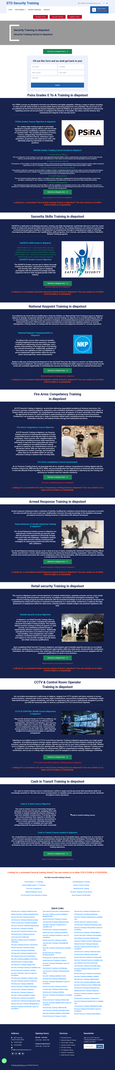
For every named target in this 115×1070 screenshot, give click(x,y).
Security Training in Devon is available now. (88, 960)
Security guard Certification (81, 895)
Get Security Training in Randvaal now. (87, 988)
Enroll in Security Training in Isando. (23, 947)
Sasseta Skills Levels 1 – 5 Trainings (34, 885)
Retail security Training (67, 1055)
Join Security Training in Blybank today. (87, 982)
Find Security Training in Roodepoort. (55, 929)
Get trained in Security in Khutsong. (86, 963)
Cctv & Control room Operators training (34, 895)
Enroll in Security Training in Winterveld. (56, 1000)
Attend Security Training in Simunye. (86, 944)
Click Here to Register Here (56, 51)
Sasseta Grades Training (68, 1045)
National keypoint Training (68, 1040)
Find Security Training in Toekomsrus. (86, 998)
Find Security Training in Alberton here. (24, 911)
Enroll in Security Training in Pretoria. (55, 986)
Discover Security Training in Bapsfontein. (25, 925)
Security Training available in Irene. (54, 976)
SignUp (99, 1046)
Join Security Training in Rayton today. (55, 989)
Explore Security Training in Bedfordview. (24, 914)
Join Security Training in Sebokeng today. (88, 925)
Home (10, 9)
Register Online (74, 17)
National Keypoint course (34, 892)
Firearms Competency (67, 1052)
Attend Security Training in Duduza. (23, 934)
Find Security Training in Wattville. (22, 984)
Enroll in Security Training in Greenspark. (87, 973)
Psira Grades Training (67, 1042)
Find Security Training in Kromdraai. (23, 998)
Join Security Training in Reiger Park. (23, 964)
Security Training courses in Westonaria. (87, 941)
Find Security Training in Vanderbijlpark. (87, 932)
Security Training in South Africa (81, 892)
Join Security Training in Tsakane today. (24, 978)
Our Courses (19, 9)
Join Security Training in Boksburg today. (24, 920)
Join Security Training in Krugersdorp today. (25, 1001)
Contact (47, 9)
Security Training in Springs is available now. (26, 967)
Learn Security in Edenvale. (20, 937)
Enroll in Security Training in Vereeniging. (87, 935)
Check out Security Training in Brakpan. (24, 923)
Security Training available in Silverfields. (56, 1013)
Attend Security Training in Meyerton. (86, 990)
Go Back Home (40, 17)
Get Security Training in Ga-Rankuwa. (55, 968)
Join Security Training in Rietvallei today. (56, 1010)
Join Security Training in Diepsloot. (22, 989)
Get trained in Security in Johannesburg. (56, 911)
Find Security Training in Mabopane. (55, 979)
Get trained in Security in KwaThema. (23, 956)
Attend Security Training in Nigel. (22, 962)
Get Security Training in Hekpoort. (22, 992)
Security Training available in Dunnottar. (24, 959)
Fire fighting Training (67, 1050)
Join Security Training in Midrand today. (56, 922)
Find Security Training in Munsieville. (55, 1007)
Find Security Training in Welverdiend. (86, 979)
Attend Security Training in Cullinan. (55, 960)
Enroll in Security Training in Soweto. (55, 940)
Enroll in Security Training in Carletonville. (88, 957)
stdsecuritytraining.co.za (20, 1065)
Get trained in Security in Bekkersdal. (86, 938)
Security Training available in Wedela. (86, 976)
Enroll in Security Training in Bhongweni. (87, 1014)
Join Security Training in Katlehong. (23, 950)
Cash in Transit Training (81, 885)
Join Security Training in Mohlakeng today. (88, 1006)
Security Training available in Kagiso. (23, 995)
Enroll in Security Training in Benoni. (23, 917)
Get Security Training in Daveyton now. (24, 931)
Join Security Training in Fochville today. (87, 966)
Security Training (57, 17)
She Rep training (66, 1047)
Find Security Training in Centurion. (54, 957)
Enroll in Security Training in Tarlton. (55, 1016)
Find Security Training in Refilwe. (53, 992)
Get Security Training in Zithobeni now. (87, 911)
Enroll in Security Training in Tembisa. (23, 970)
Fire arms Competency (33, 888)
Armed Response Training (81, 882)
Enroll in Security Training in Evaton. (86, 922)
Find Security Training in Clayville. (22, 928)
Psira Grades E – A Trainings (34, 882)
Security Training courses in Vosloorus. (24, 981)
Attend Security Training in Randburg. (55, 932)
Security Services (34, 9)
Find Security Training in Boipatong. (86, 914)
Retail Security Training (81, 888)
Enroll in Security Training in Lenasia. (55, 919)
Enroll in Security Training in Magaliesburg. (25, 1004)
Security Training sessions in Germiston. (24, 945)
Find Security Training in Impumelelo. (86, 954)
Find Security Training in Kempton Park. (24, 953)
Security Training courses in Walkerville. (87, 985)
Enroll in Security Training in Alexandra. (24, 986)
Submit (57, 85)
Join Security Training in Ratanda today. (87, 951)
